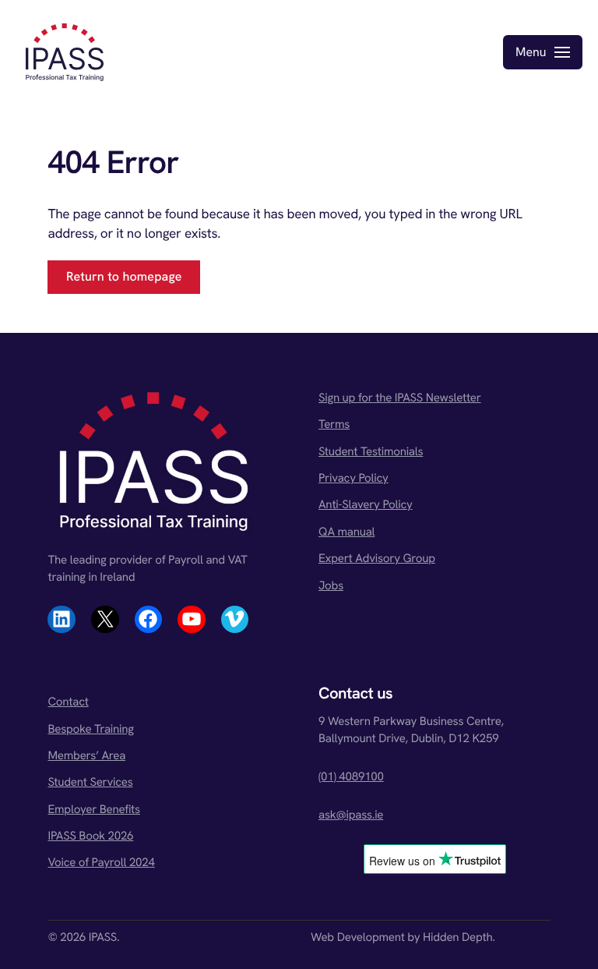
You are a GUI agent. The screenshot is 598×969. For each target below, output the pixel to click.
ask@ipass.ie (350, 814)
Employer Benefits (93, 809)
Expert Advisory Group (376, 558)
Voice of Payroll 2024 (100, 862)
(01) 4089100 (351, 776)
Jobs (330, 585)
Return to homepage (124, 276)
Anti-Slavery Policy (365, 504)
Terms (334, 424)
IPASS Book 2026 (90, 835)
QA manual (346, 531)
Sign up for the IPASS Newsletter (399, 397)
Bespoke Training (90, 729)
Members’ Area (86, 755)
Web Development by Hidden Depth (402, 937)
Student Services (89, 782)
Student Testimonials (370, 451)
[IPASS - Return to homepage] (64, 52)
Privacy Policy (353, 478)
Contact (67, 701)
